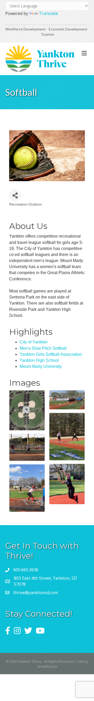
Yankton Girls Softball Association (51, 354)
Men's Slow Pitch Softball (43, 348)
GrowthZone (47, 666)
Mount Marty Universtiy (41, 366)
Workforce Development (25, 29)
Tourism (47, 34)
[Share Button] (15, 195)
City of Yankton (34, 342)
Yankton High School (39, 360)
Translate (48, 13)
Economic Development (68, 29)
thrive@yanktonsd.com (35, 592)
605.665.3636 (25, 570)
